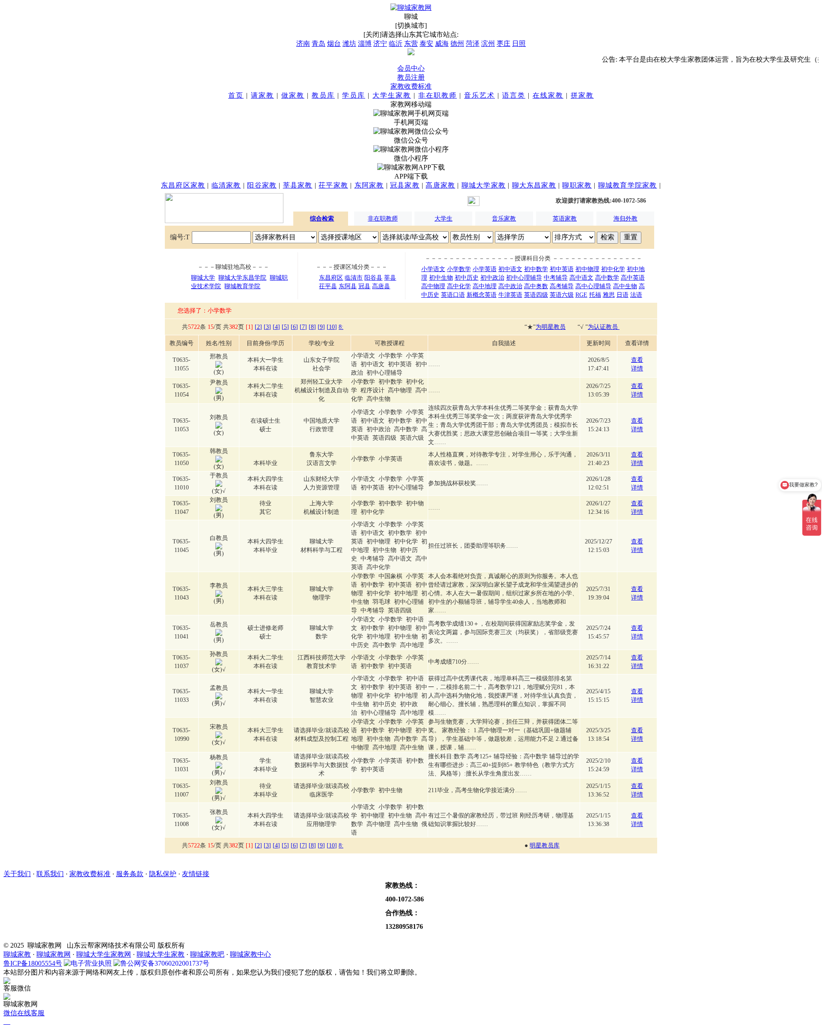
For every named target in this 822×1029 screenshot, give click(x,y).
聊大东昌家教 (534, 185)
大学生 (444, 218)
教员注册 (411, 77)
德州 (457, 43)
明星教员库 (545, 845)
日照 (519, 43)
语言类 (513, 95)
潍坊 (349, 43)
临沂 (395, 43)
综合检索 (322, 218)
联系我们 (50, 873)
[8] (312, 327)
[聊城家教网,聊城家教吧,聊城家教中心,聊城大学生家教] (411, 7)
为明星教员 (551, 327)
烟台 (334, 43)
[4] (276, 327)
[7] (303, 327)
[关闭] (372, 34)
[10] (332, 327)
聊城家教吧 (207, 954)
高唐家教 (440, 185)
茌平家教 (333, 185)
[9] (321, 327)
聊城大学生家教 (161, 954)
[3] (267, 327)
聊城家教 (17, 954)
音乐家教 (504, 218)
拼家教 (582, 95)
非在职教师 (437, 95)
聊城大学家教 (484, 185)
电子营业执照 (91, 963)
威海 (442, 43)
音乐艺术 (479, 95)
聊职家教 (577, 185)
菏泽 (473, 43)
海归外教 (625, 218)
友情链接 (195, 873)
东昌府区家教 (183, 185)
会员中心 (411, 68)
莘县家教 (298, 185)
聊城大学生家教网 (103, 954)
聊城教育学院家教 (627, 185)
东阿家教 (369, 185)
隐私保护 (162, 873)
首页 (236, 95)
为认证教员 (603, 327)
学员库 (353, 95)
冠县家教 (405, 185)
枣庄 (503, 43)
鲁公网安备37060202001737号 (164, 963)
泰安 (426, 43)
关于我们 (17, 873)
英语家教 (565, 218)
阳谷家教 (262, 185)
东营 (411, 43)
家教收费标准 (411, 86)
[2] (258, 327)
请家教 (262, 95)
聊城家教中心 (250, 954)
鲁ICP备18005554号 (32, 963)
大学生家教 (391, 95)
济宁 (380, 43)
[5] (285, 327)
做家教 (292, 95)
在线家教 (548, 95)
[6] (294, 327)
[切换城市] (411, 25)
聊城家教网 (53, 954)
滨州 (488, 43)
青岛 (318, 43)
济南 (303, 43)
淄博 (365, 43)
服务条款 (129, 873)
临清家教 (226, 185)
